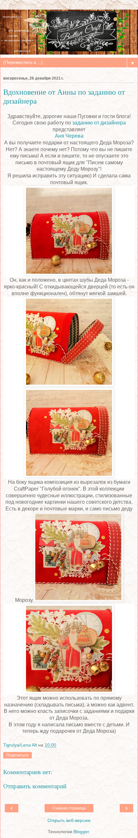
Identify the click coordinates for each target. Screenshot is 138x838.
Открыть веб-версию (69, 820)
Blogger (81, 831)
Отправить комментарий (34, 786)
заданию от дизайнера (99, 122)
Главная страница (69, 808)
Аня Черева (69, 136)
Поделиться (17, 755)
